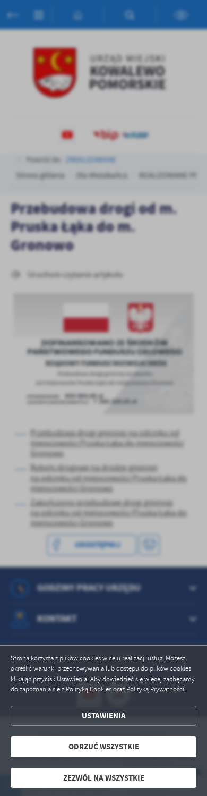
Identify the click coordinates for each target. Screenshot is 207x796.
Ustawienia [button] (104, 715)
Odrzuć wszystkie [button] (103, 746)
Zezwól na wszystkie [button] (103, 778)
